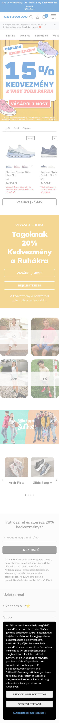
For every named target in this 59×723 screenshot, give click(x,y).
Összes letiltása (29, 704)
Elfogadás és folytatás (30, 694)
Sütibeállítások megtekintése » (29, 712)
